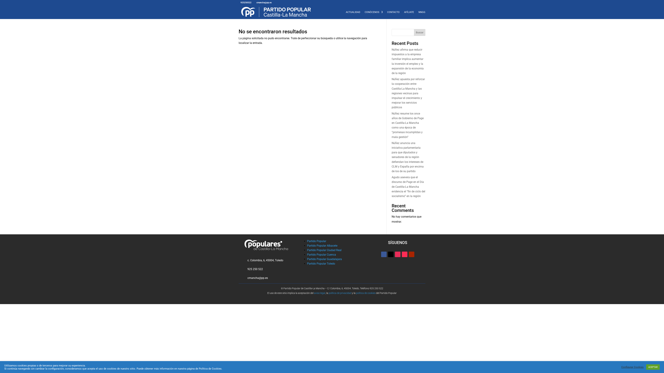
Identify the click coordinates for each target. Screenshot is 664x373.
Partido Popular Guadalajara (324, 259)
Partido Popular (316, 241)
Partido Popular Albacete (322, 245)
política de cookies (366, 293)
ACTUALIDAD (353, 12)
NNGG (421, 12)
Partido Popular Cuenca (321, 254)
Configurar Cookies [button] (632, 367)
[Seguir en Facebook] (384, 254)
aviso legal (319, 293)
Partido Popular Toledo (321, 263)
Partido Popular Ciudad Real (324, 250)
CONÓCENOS (372, 12)
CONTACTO (393, 12)
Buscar (419, 32)
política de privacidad (340, 293)
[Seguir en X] (391, 254)
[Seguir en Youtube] (411, 254)
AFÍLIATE (409, 12)
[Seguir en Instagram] (397, 254)
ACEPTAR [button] (653, 367)
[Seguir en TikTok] (404, 254)
